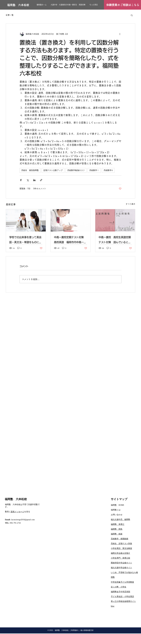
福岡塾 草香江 (117, 524)
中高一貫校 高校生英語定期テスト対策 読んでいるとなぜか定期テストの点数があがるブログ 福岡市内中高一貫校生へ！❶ (115, 240)
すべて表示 (130, 204)
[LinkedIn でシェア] (34, 180)
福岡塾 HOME (117, 505)
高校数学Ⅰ (94, 170)
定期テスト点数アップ (53, 170)
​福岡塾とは (115, 510)
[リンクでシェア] (41, 180)
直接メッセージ (17, 512)
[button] (131, 15)
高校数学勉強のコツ (76, 170)
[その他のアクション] (119, 34)
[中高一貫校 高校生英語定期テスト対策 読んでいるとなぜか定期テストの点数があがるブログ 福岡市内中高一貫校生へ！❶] (115, 220)
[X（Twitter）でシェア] (27, 180)
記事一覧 (9, 15)
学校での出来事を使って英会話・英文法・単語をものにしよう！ (25, 240)
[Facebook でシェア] (21, 180)
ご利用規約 (74, 630)
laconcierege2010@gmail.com (23, 520)
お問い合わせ (116, 515)
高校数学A (108, 170)
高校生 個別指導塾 (30, 170)
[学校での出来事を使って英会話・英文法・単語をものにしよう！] (26, 220)
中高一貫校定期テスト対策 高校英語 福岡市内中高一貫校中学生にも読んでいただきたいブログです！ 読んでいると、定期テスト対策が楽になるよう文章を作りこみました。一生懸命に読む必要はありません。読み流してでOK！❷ (70, 240)
